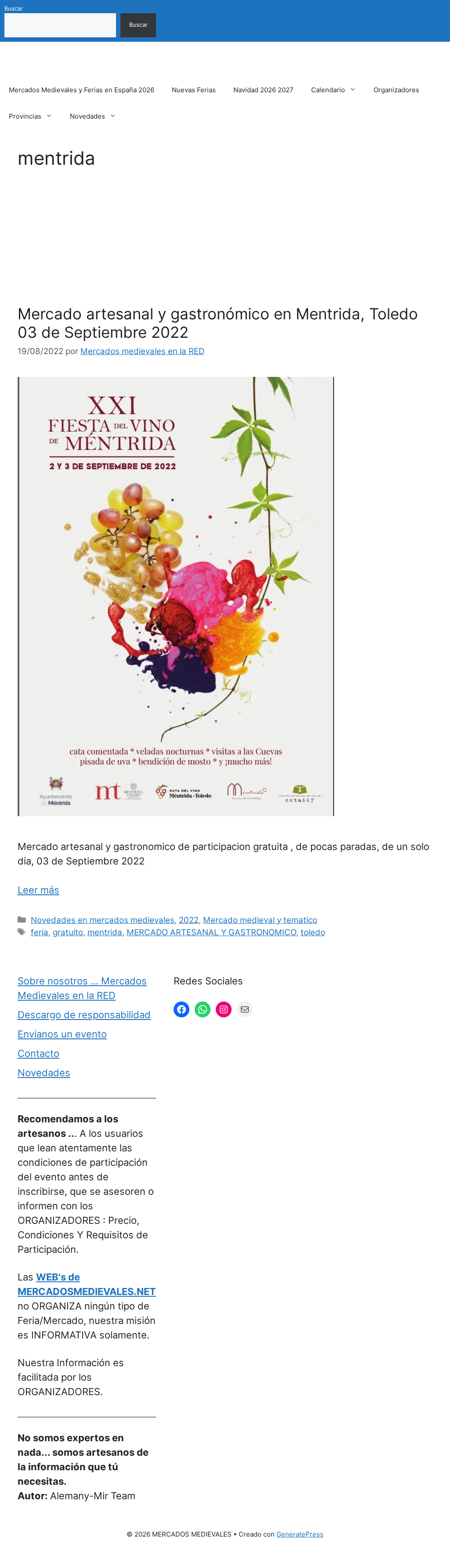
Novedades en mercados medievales (102, 920)
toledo (313, 932)
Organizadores (396, 90)
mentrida (104, 932)
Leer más (38, 890)
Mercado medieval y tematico (260, 920)
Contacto (38, 1053)
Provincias (25, 116)
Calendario (328, 90)
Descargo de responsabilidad (84, 1014)
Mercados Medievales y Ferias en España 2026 (81, 90)
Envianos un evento (62, 1034)
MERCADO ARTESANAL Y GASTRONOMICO (211, 932)
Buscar (13, 8)
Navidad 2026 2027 (263, 90)
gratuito (68, 932)
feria (39, 932)
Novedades (87, 116)
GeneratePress (299, 1534)
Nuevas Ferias (194, 90)
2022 (189, 920)
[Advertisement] (225, 239)
